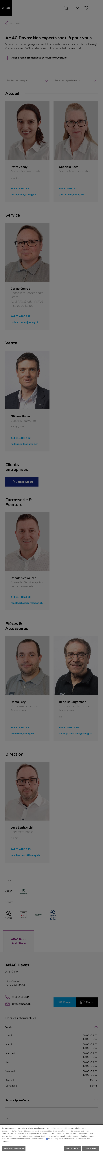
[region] (51, 1139)
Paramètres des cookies (14, 1148)
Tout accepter (72, 1148)
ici (47, 1139)
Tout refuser (90, 1148)
